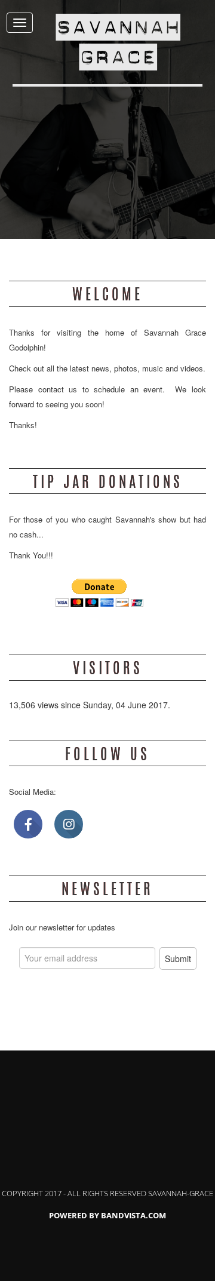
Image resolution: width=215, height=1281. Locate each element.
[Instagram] (68, 824)
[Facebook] (28, 824)
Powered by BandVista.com (107, 1215)
